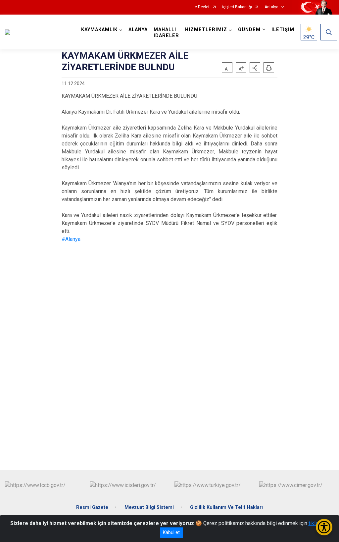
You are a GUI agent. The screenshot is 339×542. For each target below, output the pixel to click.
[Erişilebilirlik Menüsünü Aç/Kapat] (324, 527)
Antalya (271, 7)
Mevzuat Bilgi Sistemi (149, 507)
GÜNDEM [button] (249, 29)
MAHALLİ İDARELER (166, 32)
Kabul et (171, 532)
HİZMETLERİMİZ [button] (206, 29)
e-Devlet (202, 7)
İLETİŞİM (282, 29)
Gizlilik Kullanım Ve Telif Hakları (226, 507)
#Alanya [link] (71, 239)
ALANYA (138, 29)
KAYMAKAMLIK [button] (99, 29)
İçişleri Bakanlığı (237, 7)
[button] (255, 67)
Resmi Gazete (92, 507)
